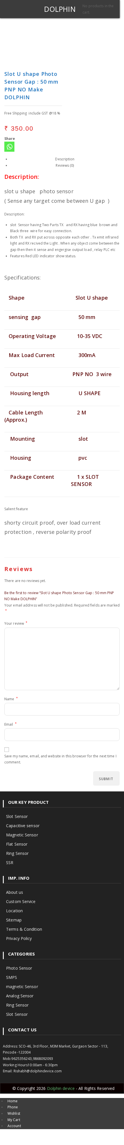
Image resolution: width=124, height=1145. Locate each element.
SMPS (11, 977)
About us (14, 892)
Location (14, 910)
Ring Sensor (17, 853)
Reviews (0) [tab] (65, 165)
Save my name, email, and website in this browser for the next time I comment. (60, 759)
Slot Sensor (17, 816)
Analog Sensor (19, 995)
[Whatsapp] (9, 147)
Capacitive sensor (23, 825)
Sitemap (14, 920)
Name (11, 698)
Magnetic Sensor (22, 835)
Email (10, 724)
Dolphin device (61, 1088)
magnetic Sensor (22, 986)
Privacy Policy (19, 938)
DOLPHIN (60, 9)
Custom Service (20, 901)
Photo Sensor (19, 968)
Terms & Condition (24, 929)
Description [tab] (64, 159)
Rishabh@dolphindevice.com (38, 1071)
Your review (15, 623)
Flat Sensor (16, 844)
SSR (9, 862)
